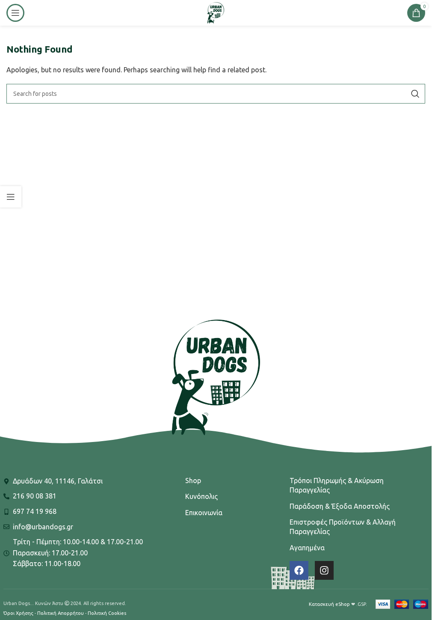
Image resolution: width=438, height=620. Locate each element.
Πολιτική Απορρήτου (60, 613)
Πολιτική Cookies (107, 613)
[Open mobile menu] (15, 12)
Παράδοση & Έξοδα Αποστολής (340, 506)
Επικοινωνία (203, 512)
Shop (193, 480)
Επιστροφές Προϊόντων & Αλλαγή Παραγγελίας (343, 526)
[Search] (415, 94)
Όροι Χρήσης (18, 613)
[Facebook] (299, 570)
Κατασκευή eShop (329, 604)
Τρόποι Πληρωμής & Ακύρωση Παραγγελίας (337, 485)
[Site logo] (215, 12)
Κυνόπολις (201, 496)
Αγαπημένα (307, 548)
